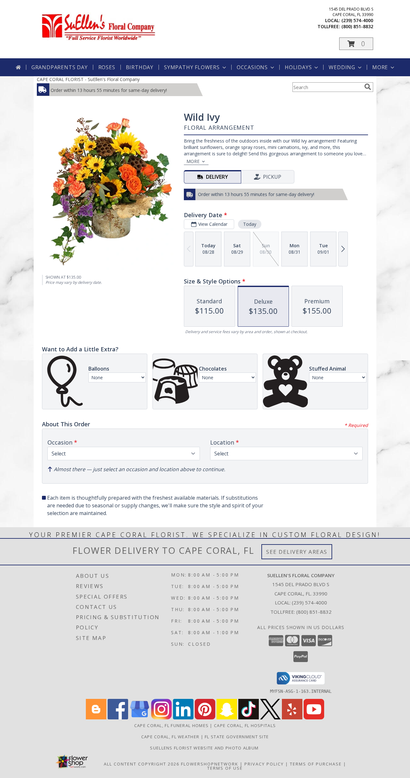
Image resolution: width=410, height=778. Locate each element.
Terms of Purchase (316, 764)
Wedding (342, 67)
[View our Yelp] (292, 718)
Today (249, 224)
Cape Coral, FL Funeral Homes (171, 725)
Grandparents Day (59, 67)
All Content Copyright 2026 (141, 764)
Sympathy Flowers (192, 67)
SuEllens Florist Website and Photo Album (205, 748)
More (380, 67)
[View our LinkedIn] (183, 718)
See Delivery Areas (296, 551)
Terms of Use (225, 768)
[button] (356, 43)
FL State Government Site (237, 737)
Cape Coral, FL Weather (170, 737)
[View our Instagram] (161, 718)
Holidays (298, 67)
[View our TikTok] (248, 718)
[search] (368, 86)
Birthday (139, 67)
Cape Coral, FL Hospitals (245, 725)
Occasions (252, 67)
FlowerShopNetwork (209, 764)
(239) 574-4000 (357, 20)
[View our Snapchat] (227, 718)
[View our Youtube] (314, 718)
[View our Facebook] (118, 718)
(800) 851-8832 (357, 26)
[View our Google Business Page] (139, 718)
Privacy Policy (264, 764)
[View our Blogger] (96, 718)
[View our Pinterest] (205, 718)
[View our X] (270, 718)
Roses (106, 67)
